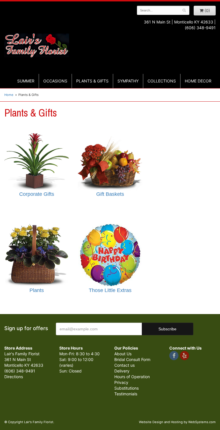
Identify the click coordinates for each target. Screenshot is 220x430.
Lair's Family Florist (36, 45)
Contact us (124, 365)
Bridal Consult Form (132, 359)
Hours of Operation (132, 376)
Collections (162, 80)
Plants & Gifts (92, 80)
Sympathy (128, 80)
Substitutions (126, 388)
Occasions (55, 80)
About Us (122, 353)
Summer (25, 80)
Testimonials (125, 393)
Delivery (121, 370)
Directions (13, 376)
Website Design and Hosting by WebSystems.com (177, 422)
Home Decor (198, 80)
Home (8, 95)
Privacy (121, 382)
